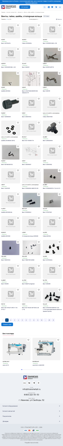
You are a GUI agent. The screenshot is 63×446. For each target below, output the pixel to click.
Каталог (25, 7)
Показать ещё (7, 324)
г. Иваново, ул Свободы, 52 (31, 400)
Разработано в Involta (31, 443)
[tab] (21, 369)
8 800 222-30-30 (31, 394)
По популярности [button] (33, 19)
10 (41, 320)
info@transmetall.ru (32, 389)
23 (49, 320)
